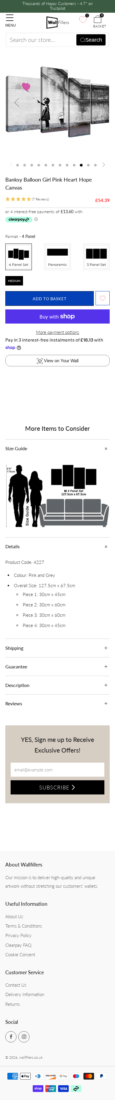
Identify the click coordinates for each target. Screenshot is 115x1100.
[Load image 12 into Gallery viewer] (95, 165)
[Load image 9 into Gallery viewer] (74, 165)
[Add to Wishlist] (103, 298)
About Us (14, 916)
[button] (27, 199)
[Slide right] (102, 165)
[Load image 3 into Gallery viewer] (31, 165)
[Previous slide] (17, 102)
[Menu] (8, 15)
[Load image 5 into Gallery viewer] (46, 165)
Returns (12, 1004)
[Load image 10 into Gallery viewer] (81, 165)
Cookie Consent (20, 954)
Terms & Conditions (23, 925)
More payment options (57, 332)
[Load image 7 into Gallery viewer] (60, 165)
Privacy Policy (18, 935)
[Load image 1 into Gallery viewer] (17, 165)
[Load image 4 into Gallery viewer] (38, 165)
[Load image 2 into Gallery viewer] (24, 165)
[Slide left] (12, 165)
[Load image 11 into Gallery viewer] (88, 165)
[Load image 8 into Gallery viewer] (67, 165)
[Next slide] (98, 102)
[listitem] (57, 6)
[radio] (18, 257)
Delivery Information (24, 994)
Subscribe (54, 787)
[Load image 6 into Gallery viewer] (53, 165)
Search (93, 40)
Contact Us (15, 985)
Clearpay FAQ (18, 945)
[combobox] (57, 40)
